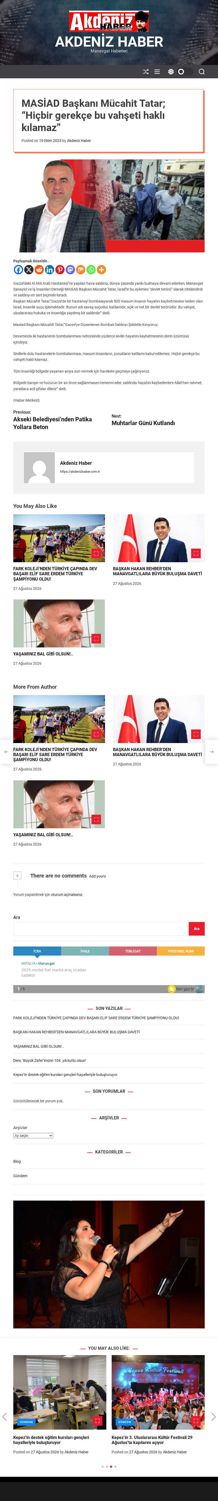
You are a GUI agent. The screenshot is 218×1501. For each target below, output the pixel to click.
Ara (16, 917)
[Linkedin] (49, 269)
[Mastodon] (70, 269)
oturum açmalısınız (66, 894)
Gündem (20, 1176)
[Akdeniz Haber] (39, 467)
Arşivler (20, 1127)
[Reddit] (39, 269)
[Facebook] (18, 269)
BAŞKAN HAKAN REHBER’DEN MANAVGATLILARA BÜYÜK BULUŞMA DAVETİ (157, 571)
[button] (4, 1416)
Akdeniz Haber (109, 42)
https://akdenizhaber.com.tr (80, 472)
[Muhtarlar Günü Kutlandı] (211, 752)
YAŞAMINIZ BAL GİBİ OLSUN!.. (43, 653)
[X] (28, 269)
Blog (17, 1161)
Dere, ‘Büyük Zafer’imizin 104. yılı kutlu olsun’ (49, 1060)
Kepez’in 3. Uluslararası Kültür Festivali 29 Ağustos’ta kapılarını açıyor (152, 1440)
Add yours (97, 876)
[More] (101, 269)
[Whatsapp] (91, 269)
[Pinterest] (60, 269)
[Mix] (80, 269)
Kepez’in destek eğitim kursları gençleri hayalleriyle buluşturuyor (65, 1074)
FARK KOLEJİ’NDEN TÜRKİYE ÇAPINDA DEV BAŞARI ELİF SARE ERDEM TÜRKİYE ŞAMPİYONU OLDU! (55, 573)
